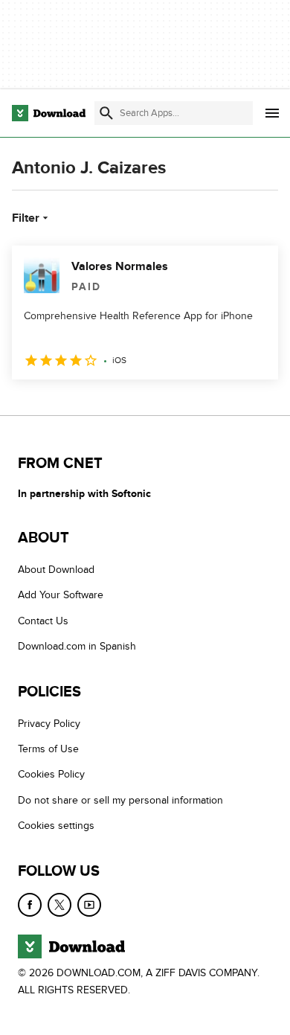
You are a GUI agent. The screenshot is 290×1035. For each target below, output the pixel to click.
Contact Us (43, 621)
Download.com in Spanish (77, 646)
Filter (25, 218)
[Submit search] (106, 113)
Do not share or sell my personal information (120, 800)
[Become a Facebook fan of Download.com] (30, 905)
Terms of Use (48, 749)
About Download (56, 569)
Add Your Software (60, 595)
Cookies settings (56, 825)
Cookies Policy (51, 774)
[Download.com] (49, 113)
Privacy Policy (49, 723)
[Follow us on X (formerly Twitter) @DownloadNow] (59, 905)
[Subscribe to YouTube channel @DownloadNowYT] (89, 905)
